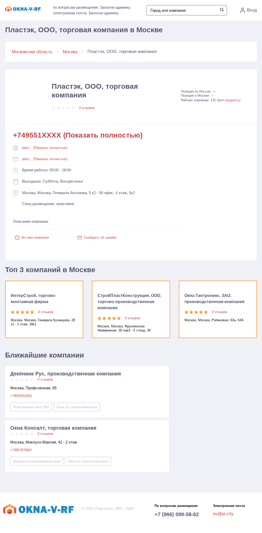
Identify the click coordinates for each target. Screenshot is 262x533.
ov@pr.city (223, 513)
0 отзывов (86, 108)
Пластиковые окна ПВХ (31, 407)
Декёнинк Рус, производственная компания (65, 373)
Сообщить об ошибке (100, 237)
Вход (252, 10)
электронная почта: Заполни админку (86, 13)
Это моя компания (35, 237)
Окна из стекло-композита (77, 407)
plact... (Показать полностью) (44, 148)
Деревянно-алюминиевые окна (36, 461)
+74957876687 (21, 450)
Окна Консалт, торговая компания (53, 428)
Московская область (32, 51)
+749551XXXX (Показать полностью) (78, 135)
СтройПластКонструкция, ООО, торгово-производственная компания (129, 301)
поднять (233, 100)
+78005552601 (21, 396)
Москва (70, 51)
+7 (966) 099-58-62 (177, 514)
